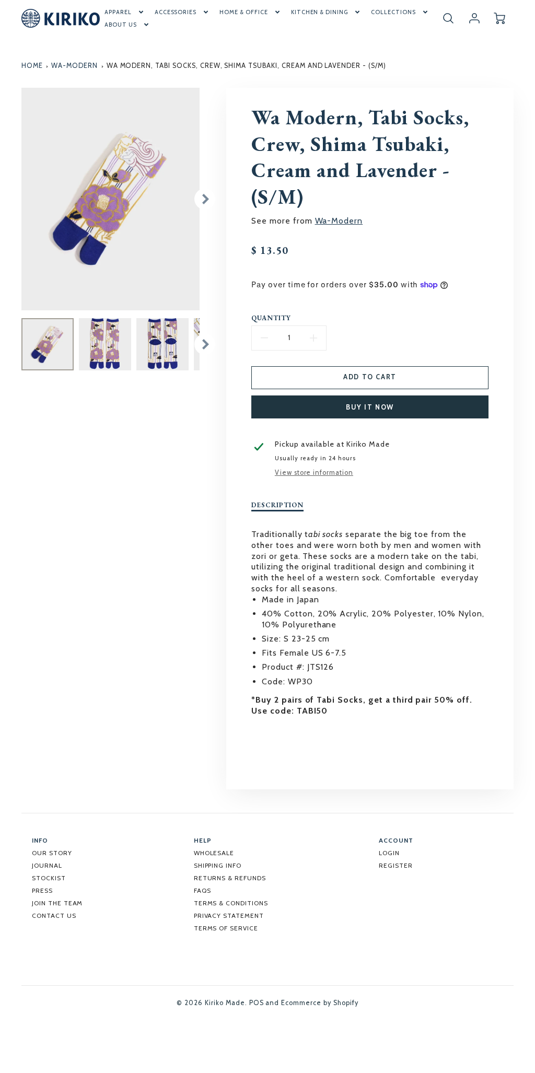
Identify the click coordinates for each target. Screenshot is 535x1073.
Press (42, 890)
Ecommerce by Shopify (319, 1003)
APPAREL (118, 12)
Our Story (52, 853)
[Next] (204, 199)
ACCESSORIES (176, 12)
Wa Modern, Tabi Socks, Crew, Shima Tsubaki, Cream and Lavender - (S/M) (246, 65)
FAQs (202, 890)
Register (396, 865)
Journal (47, 865)
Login (389, 853)
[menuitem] (125, 12)
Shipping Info (217, 865)
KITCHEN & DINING (319, 12)
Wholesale (214, 853)
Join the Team (57, 903)
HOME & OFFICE (243, 12)
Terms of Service (226, 928)
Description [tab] (277, 505)
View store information (314, 472)
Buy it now (370, 407)
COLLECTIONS (393, 12)
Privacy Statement (229, 915)
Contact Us (54, 915)
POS (256, 1003)
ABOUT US (120, 24)
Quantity (271, 318)
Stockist (49, 878)
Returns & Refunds (230, 878)
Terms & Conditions (231, 903)
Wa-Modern (74, 65)
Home (32, 65)
